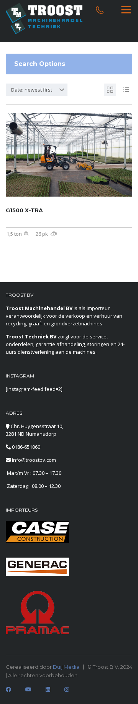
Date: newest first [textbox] (31, 89)
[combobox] (36, 90)
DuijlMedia (66, 667)
